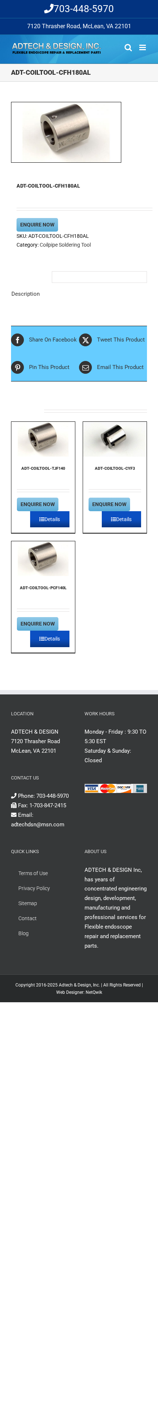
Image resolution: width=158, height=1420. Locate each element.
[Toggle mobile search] (128, 47)
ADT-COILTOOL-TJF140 (43, 468)
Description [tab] (25, 294)
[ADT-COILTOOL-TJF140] (43, 439)
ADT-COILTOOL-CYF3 (115, 468)
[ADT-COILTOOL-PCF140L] (43, 558)
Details (52, 519)
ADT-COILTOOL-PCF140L (43, 588)
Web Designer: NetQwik (79, 992)
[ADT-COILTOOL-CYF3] (115, 439)
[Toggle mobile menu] (143, 47)
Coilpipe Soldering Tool (65, 245)
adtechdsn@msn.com (37, 824)
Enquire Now (37, 225)
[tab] (28, 275)
